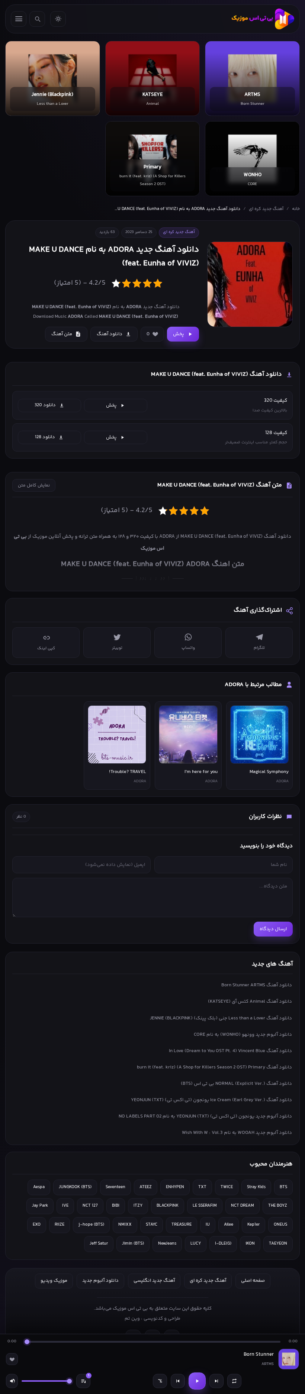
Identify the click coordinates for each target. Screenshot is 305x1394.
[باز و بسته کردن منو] (18, 19)
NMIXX (125, 1224)
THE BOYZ (277, 1205)
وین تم (132, 1318)
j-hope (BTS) (91, 1224)
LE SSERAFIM (205, 1205)
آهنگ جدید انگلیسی (154, 1280)
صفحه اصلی (253, 1280)
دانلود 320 (45, 405)
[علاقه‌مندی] (12, 1359)
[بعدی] (216, 1381)
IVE (65, 1205)
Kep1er (253, 1224)
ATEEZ (145, 1187)
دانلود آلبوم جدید (100, 1280)
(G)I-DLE (223, 1243)
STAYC (151, 1224)
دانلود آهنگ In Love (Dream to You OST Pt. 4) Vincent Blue (230, 1051)
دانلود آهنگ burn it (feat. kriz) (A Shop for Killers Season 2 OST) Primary (214, 1067)
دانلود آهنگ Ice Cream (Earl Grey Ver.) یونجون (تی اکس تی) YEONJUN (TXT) (211, 1100)
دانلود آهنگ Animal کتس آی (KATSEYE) (250, 1001)
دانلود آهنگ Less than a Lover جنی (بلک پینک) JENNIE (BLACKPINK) (221, 1018)
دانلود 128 (45, 437)
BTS (283, 1187)
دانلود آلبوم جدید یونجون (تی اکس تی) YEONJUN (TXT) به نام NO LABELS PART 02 (205, 1116)
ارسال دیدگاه (273, 929)
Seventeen (115, 1187)
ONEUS (280, 1224)
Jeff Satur (99, 1243)
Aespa (39, 1187)
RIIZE (59, 1224)
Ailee (228, 1224)
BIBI (115, 1205)
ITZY (138, 1205)
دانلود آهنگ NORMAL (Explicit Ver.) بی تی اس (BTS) (236, 1083)
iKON (250, 1243)
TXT (202, 1187)
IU (208, 1224)
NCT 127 (90, 1205)
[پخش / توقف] (197, 1381)
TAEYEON (278, 1243)
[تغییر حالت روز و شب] (58, 19)
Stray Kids (256, 1187)
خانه (296, 209)
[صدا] (12, 1381)
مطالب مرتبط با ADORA (253, 684)
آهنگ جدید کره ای (266, 209)
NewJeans (167, 1243)
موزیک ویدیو (54, 1280)
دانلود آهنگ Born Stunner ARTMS (256, 985)
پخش (178, 334)
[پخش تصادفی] (160, 1381)
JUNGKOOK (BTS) (75, 1187)
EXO (37, 1224)
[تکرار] (234, 1381)
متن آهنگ (61, 334)
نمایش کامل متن (34, 485)
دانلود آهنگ (109, 334)
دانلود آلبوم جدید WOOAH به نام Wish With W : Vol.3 (237, 1132)
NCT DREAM (242, 1205)
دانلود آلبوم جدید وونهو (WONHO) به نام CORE (243, 1034)
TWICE (227, 1187)
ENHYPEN (175, 1187)
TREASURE (181, 1224)
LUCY (195, 1243)
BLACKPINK (168, 1205)
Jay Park (40, 1205)
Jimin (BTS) (133, 1243)
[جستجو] (37, 19)
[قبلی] (178, 1381)
